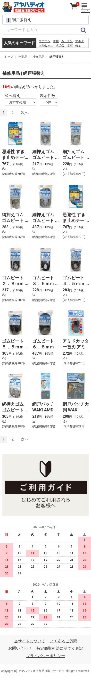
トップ (8, 56)
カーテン (67, 41)
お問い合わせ (20, 648)
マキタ (79, 41)
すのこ (60, 45)
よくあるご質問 (63, 641)
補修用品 (38, 56)
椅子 (78, 45)
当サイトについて (29, 641)
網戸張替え (57, 56)
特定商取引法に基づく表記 (59, 648)
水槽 (56, 41)
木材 (70, 45)
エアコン (44, 41)
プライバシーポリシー (45, 655)
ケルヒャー (46, 45)
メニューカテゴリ (85, 10)
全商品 (22, 56)
